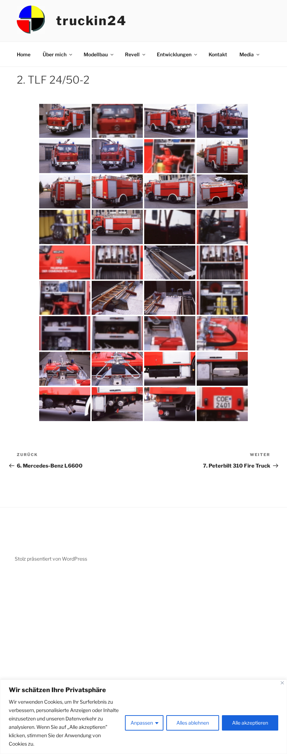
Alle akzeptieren (250, 723)
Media (246, 54)
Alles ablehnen (192, 723)
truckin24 (91, 20)
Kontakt (218, 54)
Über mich (54, 54)
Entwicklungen (174, 54)
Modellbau (96, 54)
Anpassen (142, 723)
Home (23, 54)
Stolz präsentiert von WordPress (51, 559)
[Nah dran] (282, 682)
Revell (132, 54)
